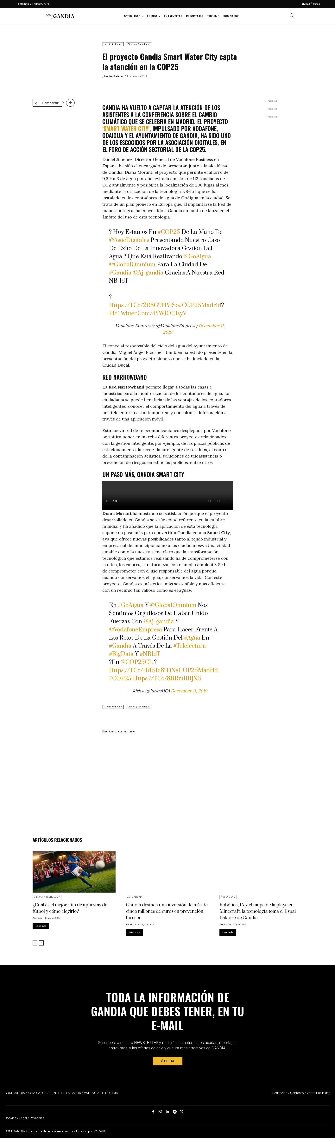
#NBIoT (150, 654)
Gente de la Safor (65, 1093)
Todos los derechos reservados (51, 1131)
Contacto (297, 1093)
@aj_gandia (148, 272)
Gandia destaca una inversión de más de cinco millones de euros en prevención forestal (167, 911)
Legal (23, 1118)
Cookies (10, 1118)
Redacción (131, 924)
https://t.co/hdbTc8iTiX (142, 670)
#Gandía (120, 646)
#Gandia (120, 272)
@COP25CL (137, 662)
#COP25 (169, 232)
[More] (70, 103)
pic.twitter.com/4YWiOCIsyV (147, 313)
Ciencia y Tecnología (138, 44)
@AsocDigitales (129, 240)
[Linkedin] (167, 1112)
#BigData (121, 654)
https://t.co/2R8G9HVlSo (144, 305)
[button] (292, 16)
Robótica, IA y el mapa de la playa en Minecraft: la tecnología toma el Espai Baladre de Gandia (257, 911)
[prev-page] (35, 942)
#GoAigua (131, 605)
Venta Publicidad (318, 1093)
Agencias (37, 918)
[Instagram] (160, 1112)
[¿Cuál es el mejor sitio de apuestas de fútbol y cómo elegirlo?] (74, 872)
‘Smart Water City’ (125, 128)
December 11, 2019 (189, 690)
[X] (182, 1112)
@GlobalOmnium (132, 264)
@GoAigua (197, 256)
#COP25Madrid (200, 305)
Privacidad (37, 1118)
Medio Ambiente (113, 44)
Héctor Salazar (113, 76)
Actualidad (134, 897)
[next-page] (41, 942)
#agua (192, 638)
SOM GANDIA (15, 1131)
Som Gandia (15, 1093)
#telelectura (189, 646)
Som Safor (37, 1093)
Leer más (40, 926)
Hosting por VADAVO (91, 1131)
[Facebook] (153, 1112)
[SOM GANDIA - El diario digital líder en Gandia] (60, 16)
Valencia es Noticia (101, 1093)
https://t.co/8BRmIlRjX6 (167, 678)
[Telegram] (175, 1112)
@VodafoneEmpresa (135, 629)
